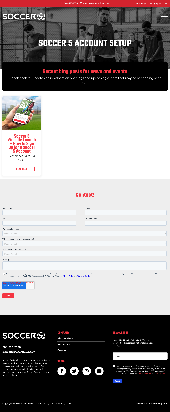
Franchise (63, 344)
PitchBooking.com (158, 403)
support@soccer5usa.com (96, 3)
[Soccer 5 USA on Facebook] (61, 371)
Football (22, 160)
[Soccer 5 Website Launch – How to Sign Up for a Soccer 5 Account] (21, 113)
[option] (149, 3)
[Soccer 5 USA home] (23, 16)
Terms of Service (144, 373)
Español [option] (149, 3)
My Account (161, 3)
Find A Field (65, 338)
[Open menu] (164, 16)
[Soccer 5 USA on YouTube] (99, 371)
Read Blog (22, 169)
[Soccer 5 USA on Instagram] (86, 371)
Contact (62, 350)
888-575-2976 (71, 3)
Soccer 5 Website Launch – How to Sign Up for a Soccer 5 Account (22, 144)
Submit (117, 381)
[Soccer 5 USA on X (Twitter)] (74, 371)
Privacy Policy (161, 373)
